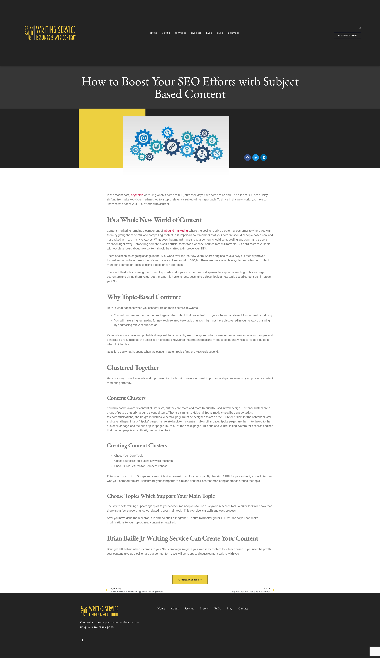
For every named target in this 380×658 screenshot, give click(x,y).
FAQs (209, 33)
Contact (234, 33)
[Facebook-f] (360, 28)
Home (153, 33)
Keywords (136, 195)
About (166, 33)
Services (180, 33)
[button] (247, 157)
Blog (220, 33)
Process (196, 33)
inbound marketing (176, 230)
